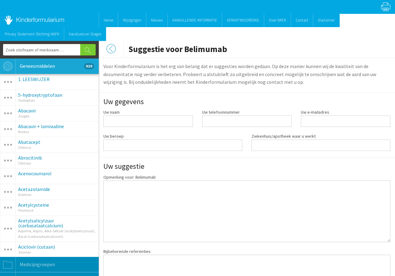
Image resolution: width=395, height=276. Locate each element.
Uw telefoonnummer (221, 112)
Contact (302, 20)
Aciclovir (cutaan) (36, 247)
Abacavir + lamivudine (41, 126)
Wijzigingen (132, 20)
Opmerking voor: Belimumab (129, 177)
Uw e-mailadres (315, 112)
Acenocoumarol (35, 173)
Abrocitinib (30, 158)
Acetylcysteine (33, 205)
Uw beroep (113, 136)
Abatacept (29, 142)
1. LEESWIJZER (34, 79)
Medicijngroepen (37, 264)
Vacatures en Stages (85, 34)
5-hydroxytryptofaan (40, 95)
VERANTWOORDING (243, 20)
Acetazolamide (34, 189)
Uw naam (111, 112)
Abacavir (27, 111)
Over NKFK (277, 20)
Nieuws (157, 20)
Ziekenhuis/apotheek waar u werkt (284, 136)
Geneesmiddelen (55, 66)
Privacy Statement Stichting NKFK (32, 34)
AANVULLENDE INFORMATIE (194, 20)
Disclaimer (326, 20)
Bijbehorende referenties (127, 251)
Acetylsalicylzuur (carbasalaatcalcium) (40, 223)
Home (108, 20)
